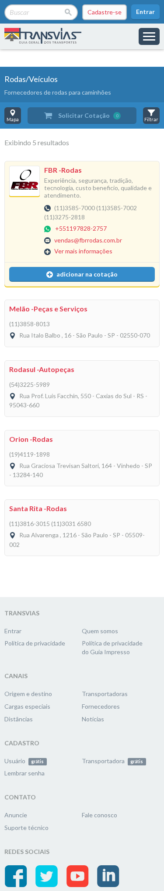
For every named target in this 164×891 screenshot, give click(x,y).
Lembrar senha (24, 773)
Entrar (145, 11)
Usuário (24, 761)
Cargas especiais (27, 706)
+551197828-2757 (81, 228)
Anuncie (15, 815)
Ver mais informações (83, 251)
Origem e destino (28, 693)
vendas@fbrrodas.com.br (88, 240)
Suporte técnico (26, 827)
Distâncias (18, 719)
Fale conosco (99, 815)
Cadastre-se (104, 12)
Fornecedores (101, 706)
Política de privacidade (34, 643)
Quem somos (100, 631)
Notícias (93, 719)
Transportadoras (105, 693)
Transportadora (112, 761)
